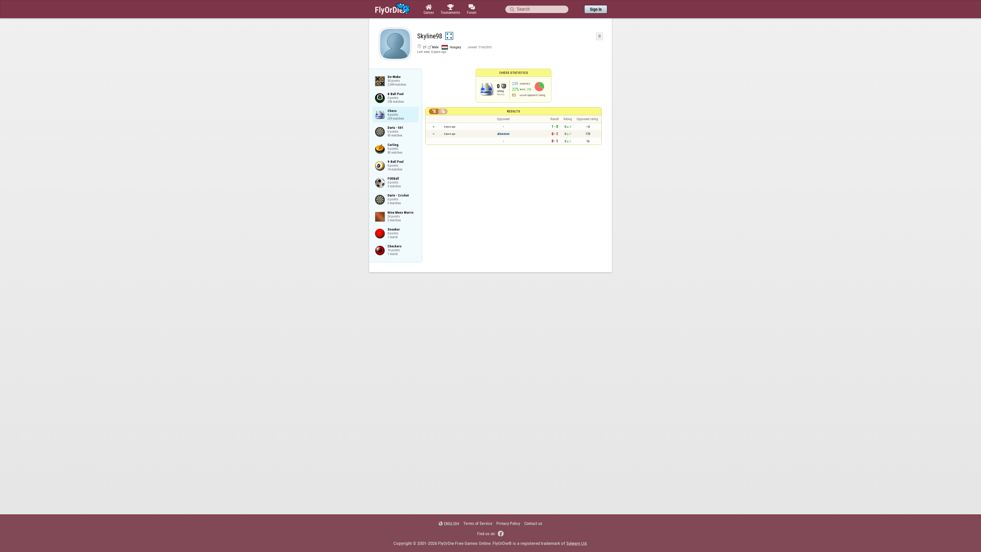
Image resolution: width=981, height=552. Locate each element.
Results (513, 111)
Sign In (596, 9)
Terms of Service (477, 523)
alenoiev (503, 134)
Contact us (533, 523)
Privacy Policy (508, 523)
